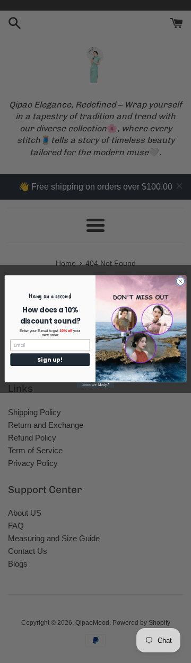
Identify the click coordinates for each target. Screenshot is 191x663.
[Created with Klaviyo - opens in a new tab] (95, 385)
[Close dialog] (180, 281)
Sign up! (50, 359)
